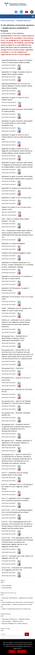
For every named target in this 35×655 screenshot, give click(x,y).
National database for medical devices (14, 623)
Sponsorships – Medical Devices (12, 621)
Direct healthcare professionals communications (18, 602)
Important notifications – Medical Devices (16, 619)
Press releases (6, 585)
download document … (9, 65)
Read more (21, 651)
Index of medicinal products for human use (16, 609)
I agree (12, 651)
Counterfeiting (6, 587)
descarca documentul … (10, 102)
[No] (33, 647)
